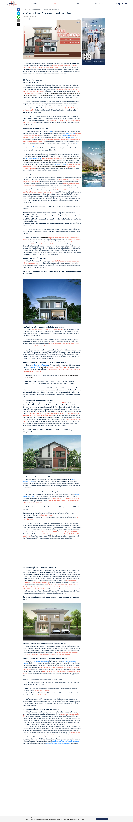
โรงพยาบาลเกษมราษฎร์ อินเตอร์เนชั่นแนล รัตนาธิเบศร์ (50, 145)
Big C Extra (71, 138)
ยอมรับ (102, 819)
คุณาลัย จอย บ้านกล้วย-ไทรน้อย (40, 661)
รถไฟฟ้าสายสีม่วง (68, 106)
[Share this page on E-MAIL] (18, 21)
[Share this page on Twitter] (18, 13)
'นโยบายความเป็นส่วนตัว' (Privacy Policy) (76, 820)
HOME (25, 9)
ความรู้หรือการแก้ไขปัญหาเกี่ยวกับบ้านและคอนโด (65, 741)
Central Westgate (70, 133)
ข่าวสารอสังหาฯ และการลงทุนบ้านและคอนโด (58, 743)
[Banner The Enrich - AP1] (93, 41)
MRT (50, 131)
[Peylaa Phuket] (93, 164)
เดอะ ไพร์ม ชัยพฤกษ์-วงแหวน (39, 365)
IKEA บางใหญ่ (66, 135)
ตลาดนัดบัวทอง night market (33, 158)
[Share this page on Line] (18, 17)
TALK (30, 9)
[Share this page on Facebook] (18, 9)
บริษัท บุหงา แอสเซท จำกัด (32, 367)
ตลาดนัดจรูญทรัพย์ (60, 165)
